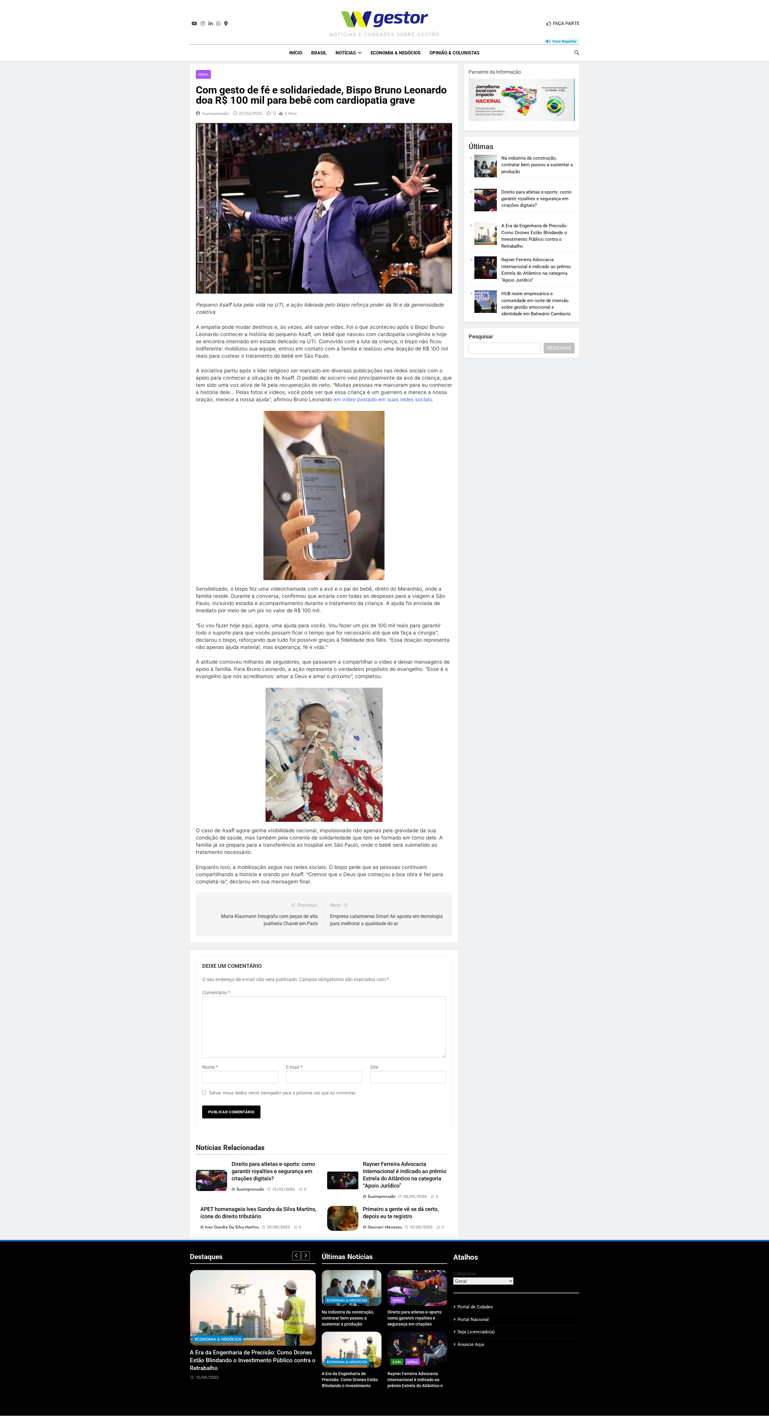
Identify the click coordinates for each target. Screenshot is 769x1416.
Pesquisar (481, 336)
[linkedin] (210, 23)
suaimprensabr (215, 113)
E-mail (294, 1067)
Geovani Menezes (385, 1227)
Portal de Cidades (475, 1307)
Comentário (216, 992)
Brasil (319, 53)
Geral (203, 74)
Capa (200, 1339)
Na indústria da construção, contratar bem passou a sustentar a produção (537, 164)
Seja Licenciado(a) (476, 1332)
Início (295, 53)
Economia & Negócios (396, 53)
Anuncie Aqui (470, 1344)
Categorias (464, 1274)
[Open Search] (576, 52)
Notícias (346, 53)
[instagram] (203, 23)
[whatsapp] (218, 23)
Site (374, 1067)
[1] (522, 119)
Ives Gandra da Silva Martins (232, 1227)
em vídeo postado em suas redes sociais (382, 399)
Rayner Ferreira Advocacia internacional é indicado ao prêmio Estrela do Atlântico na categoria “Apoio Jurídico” (244, 1360)
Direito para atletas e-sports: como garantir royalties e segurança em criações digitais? (273, 1171)
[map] (225, 23)
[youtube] (194, 23)
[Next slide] (305, 1255)
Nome (210, 1067)
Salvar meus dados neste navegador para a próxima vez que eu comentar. (282, 1093)
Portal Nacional (473, 1319)
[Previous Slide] (296, 1255)
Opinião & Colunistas (454, 53)
